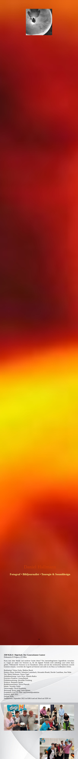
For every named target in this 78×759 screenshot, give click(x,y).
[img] (39, 322)
